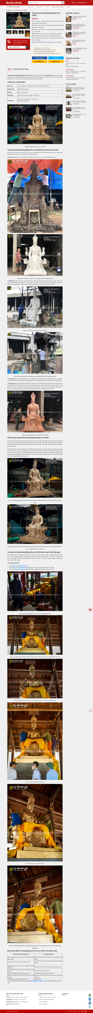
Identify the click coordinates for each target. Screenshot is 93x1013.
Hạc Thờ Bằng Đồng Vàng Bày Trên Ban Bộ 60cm (79, 49)
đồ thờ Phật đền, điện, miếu (37, 981)
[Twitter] (82, 1011)
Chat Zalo (56, 58)
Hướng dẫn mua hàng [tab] (20, 69)
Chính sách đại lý (43, 1001)
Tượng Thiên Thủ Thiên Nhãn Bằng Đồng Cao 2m (79, 17)
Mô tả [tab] (10, 69)
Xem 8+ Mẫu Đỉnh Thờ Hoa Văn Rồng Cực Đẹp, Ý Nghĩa (79, 101)
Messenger (90, 1004)
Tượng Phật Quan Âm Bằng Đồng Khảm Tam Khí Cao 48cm (78, 41)
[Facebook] (79, 1011)
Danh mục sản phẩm (14, 7)
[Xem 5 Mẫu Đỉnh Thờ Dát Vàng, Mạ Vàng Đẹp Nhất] (69, 89)
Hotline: (80, 2)
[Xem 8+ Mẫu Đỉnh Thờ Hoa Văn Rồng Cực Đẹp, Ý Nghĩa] (69, 102)
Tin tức (47, 7)
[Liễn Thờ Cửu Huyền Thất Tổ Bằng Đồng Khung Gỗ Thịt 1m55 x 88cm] (69, 35)
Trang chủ (30, 7)
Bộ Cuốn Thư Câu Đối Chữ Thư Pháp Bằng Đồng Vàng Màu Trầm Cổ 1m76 (78, 25)
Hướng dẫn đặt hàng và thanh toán (47, 997)
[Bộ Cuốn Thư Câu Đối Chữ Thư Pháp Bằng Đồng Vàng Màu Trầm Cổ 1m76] (69, 27)
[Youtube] (85, 1011)
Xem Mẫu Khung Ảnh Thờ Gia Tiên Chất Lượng (79, 115)
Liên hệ (68, 7)
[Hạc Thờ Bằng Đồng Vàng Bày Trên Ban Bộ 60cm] (69, 50)
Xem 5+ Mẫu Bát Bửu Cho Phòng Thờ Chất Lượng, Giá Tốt (79, 108)
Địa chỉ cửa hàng (43, 1004)
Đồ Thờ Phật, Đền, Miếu (20, 10)
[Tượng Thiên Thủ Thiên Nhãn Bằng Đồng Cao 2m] (69, 19)
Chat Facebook (39, 58)
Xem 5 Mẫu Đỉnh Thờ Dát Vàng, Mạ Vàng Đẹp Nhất (78, 88)
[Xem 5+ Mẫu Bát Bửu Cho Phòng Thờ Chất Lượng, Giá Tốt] (69, 109)
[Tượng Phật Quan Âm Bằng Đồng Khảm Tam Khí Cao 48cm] (69, 42)
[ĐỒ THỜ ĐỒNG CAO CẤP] (14, 2)
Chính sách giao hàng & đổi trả (46, 999)
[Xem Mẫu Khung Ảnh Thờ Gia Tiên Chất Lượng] (69, 116)
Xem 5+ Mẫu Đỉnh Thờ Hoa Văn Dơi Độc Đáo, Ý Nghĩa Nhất (78, 95)
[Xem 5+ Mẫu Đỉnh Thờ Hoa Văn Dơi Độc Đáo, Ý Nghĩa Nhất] (69, 96)
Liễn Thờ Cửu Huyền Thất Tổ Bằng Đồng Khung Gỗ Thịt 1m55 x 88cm (79, 33)
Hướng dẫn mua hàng (57, 7)
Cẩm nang (39, 7)
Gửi (27, 47)
